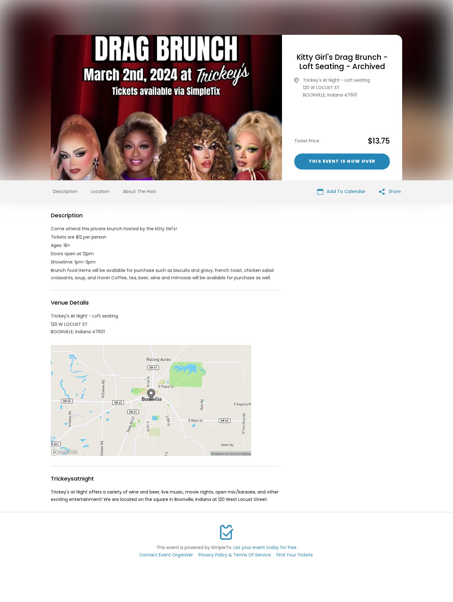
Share (394, 191)
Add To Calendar (345, 191)
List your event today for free (265, 547)
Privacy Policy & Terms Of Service (234, 555)
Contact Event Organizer (166, 555)
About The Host (139, 191)
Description (65, 191)
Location (100, 191)
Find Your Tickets (294, 555)
